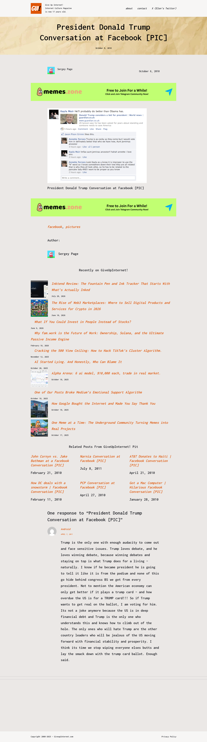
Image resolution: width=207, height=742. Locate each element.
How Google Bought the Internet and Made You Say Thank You (103, 403)
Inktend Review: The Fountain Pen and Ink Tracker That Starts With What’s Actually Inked (111, 287)
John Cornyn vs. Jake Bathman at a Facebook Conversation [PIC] (50, 460)
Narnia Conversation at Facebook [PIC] (100, 458)
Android (65, 529)
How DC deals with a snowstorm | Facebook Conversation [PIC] (49, 487)
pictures (73, 227)
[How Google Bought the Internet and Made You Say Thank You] (39, 409)
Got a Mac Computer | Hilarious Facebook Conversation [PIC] (147, 487)
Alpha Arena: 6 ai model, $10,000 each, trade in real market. (106, 373)
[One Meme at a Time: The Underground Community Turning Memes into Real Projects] (39, 428)
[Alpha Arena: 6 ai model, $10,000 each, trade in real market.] (39, 378)
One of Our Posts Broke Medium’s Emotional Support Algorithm (88, 392)
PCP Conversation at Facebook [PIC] (97, 485)
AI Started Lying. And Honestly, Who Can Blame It (78, 362)
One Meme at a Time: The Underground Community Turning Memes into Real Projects (110, 426)
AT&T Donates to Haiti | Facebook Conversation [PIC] (150, 460)
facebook (54, 227)
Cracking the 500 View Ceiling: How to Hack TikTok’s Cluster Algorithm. (98, 351)
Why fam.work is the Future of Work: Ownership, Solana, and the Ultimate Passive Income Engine (97, 336)
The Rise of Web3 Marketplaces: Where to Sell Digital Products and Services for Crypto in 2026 (111, 306)
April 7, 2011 (67, 534)
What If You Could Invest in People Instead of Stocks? (82, 322)
